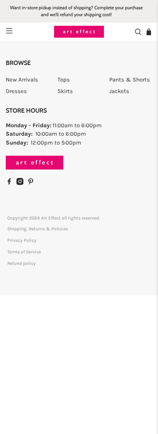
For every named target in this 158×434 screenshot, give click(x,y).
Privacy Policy (21, 240)
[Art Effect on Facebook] (11, 183)
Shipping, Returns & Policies (37, 228)
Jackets (119, 91)
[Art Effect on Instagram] (21, 183)
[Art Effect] (79, 32)
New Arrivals (22, 79)
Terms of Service (24, 251)
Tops (64, 79)
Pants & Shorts (129, 79)
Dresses (16, 91)
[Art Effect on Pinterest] (32, 183)
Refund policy (21, 263)
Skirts (65, 91)
